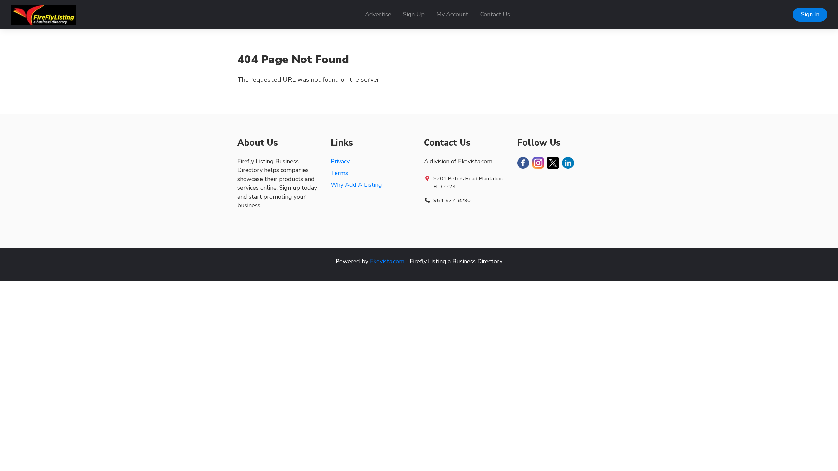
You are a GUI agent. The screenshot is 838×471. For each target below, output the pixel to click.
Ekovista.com (387, 261)
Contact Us (495, 14)
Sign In (810, 14)
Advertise (378, 14)
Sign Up (414, 14)
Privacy (340, 161)
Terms (339, 173)
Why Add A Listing (356, 185)
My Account (452, 14)
